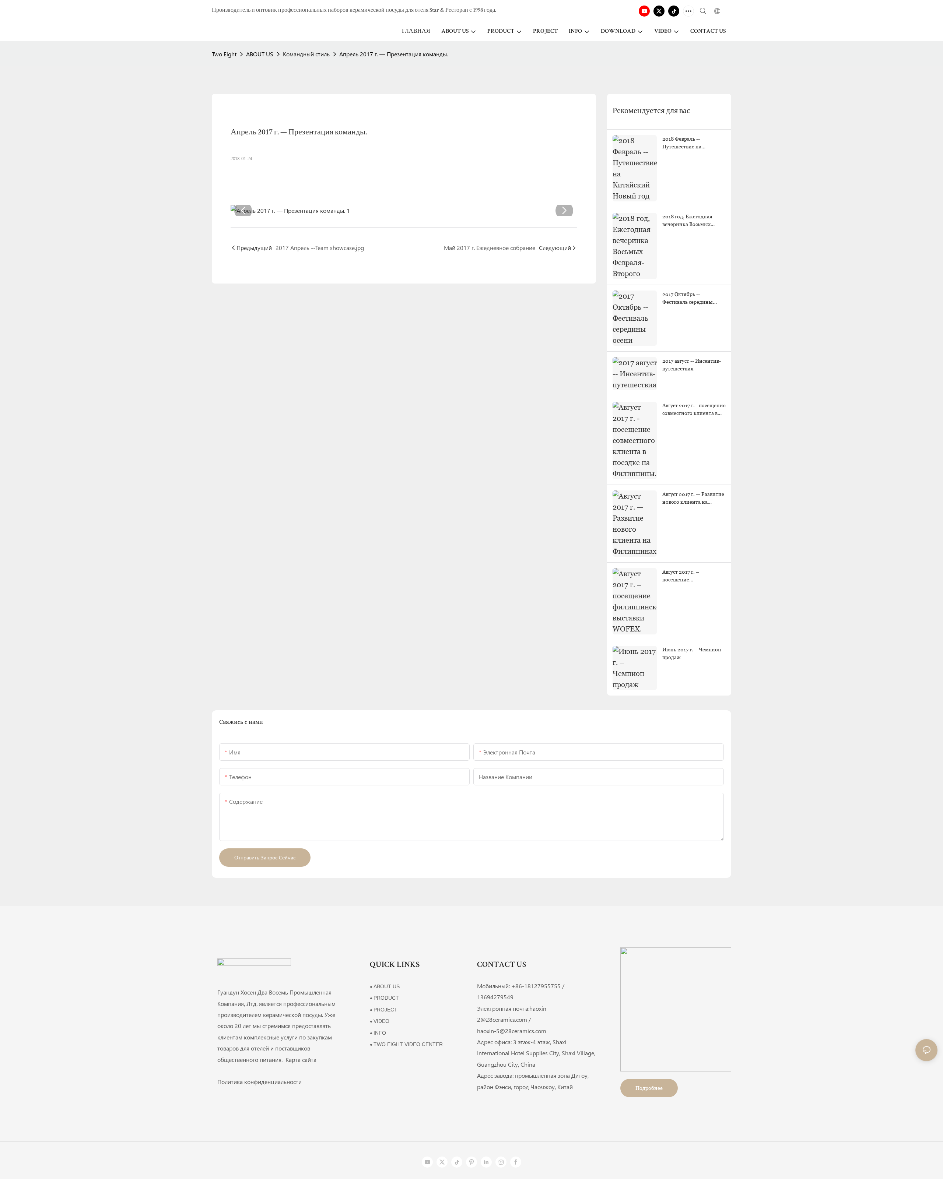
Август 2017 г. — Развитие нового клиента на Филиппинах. (693, 498)
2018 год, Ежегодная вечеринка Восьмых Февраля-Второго (687, 221)
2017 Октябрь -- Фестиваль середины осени (687, 298)
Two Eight (224, 54)
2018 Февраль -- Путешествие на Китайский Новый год (689, 143)
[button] (243, 210)
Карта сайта (300, 1059)
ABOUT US (259, 54)
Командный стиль (306, 54)
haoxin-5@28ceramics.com (511, 1031)
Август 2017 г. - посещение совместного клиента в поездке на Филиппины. (694, 409)
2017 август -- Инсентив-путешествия (691, 365)
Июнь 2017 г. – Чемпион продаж (691, 653)
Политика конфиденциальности (259, 1081)
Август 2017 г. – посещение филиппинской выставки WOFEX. (693, 576)
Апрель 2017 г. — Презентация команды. (393, 54)
